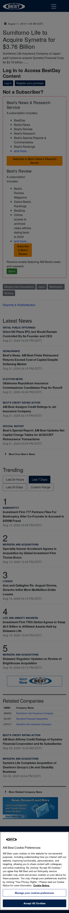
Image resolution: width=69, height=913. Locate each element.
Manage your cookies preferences (34, 893)
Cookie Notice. (41, 885)
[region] (34, 871)
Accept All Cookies (34, 903)
